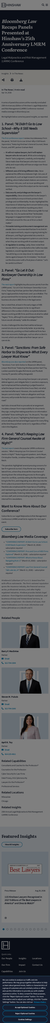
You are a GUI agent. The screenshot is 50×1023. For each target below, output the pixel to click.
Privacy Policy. (40, 1002)
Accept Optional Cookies (25, 1007)
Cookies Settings (25, 1019)
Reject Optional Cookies (25, 1013)
